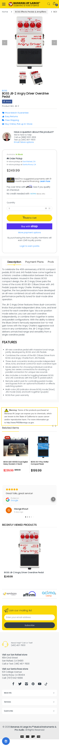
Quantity (11, 202)
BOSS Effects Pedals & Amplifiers (30, 11)
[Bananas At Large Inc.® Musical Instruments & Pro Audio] (24, 4)
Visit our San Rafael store (14, 654)
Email (16, 142)
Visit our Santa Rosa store (15, 668)
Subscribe (29, 625)
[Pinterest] (33, 684)
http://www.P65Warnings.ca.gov (20, 422)
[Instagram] (26, 684)
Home (5, 11)
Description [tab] (14, 262)
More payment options (29, 232)
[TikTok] (46, 685)
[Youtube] (39, 684)
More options (27, 142)
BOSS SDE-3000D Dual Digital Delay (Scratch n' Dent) (15, 463)
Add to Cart (30, 218)
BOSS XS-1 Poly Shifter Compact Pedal (40, 463)
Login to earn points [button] (29, 246)
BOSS (4, 90)
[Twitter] (20, 684)
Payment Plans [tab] (34, 262)
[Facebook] (13, 684)
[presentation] (52, 426)
